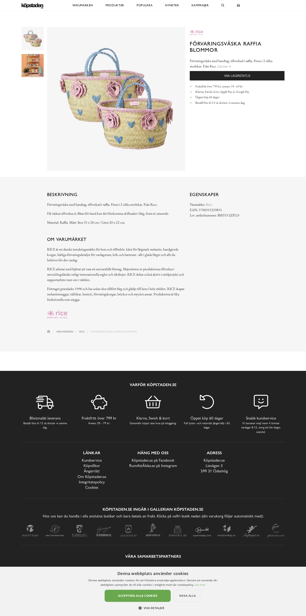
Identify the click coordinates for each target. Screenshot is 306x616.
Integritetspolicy (92, 482)
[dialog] (153, 591)
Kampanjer (200, 5)
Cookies (91, 487)
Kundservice (92, 460)
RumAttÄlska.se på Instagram (153, 465)
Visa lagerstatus (237, 76)
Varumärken (82, 5)
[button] (153, 608)
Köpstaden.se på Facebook (153, 460)
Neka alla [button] (187, 596)
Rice (209, 204)
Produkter (115, 5)
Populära (145, 5)
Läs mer (200, 585)
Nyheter (172, 5)
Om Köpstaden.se (92, 476)
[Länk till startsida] (48, 331)
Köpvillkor (92, 465)
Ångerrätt (92, 471)
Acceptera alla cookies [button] (137, 596)
